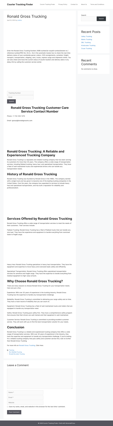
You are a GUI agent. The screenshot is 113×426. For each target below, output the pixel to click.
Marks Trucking (86, 39)
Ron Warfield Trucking (15, 352)
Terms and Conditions (97, 4)
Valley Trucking (86, 36)
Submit (11, 101)
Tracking (11, 350)
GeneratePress (70, 423)
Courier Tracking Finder (20, 4)
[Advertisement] (39, 36)
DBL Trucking (86, 42)
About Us (84, 4)
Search (83, 15)
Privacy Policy (62, 4)
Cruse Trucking (86, 48)
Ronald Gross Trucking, (27, 345)
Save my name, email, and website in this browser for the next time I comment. (37, 407)
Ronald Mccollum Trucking (17, 354)
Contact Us (74, 4)
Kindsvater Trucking (88, 45)
